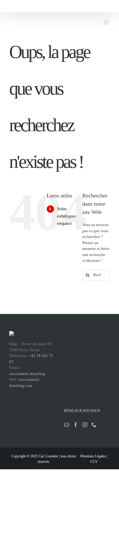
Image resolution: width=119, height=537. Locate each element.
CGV (94, 462)
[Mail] (66, 424)
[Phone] (94, 424)
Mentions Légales (93, 456)
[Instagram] (84, 424)
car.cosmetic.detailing (27, 373)
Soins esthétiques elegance (66, 216)
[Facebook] (75, 424)
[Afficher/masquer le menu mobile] (106, 22)
